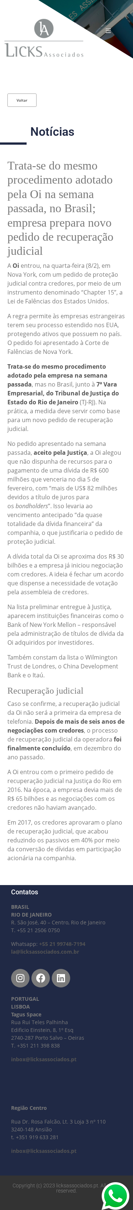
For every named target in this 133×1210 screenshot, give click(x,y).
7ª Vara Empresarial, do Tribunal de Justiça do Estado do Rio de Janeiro (63, 393)
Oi (16, 266)
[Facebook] (40, 978)
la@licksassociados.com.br (45, 951)
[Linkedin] (61, 978)
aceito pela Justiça (60, 452)
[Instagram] (20, 978)
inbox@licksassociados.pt (43, 1059)
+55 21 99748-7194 (62, 943)
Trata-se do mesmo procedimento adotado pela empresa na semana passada (57, 375)
